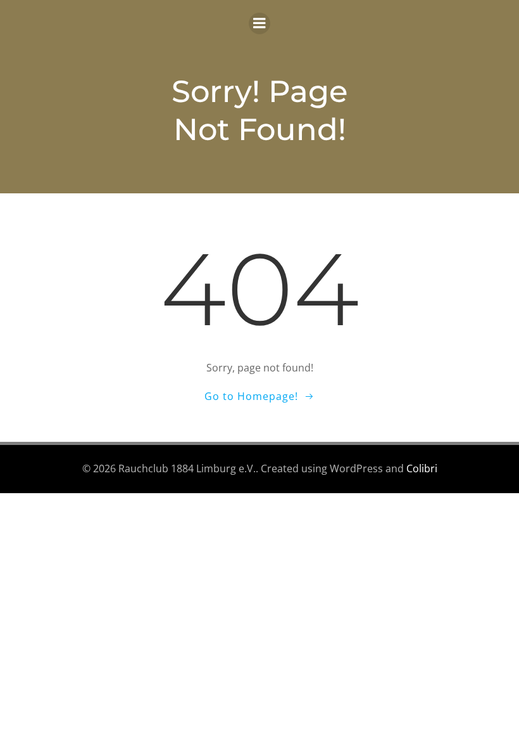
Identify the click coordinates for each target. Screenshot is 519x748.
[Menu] (259, 23)
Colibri (421, 468)
